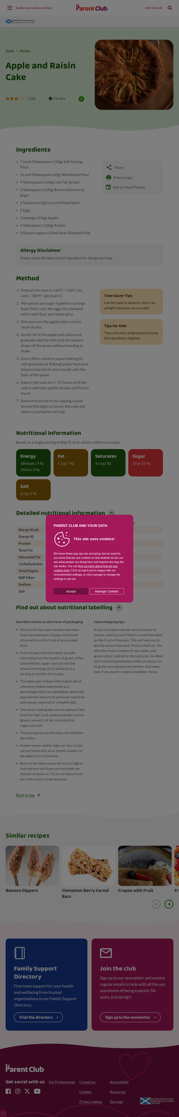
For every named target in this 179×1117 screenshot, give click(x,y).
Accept (71, 591)
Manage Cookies (107, 591)
